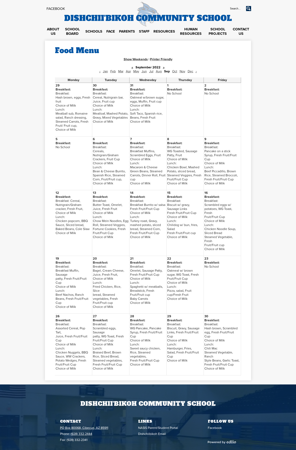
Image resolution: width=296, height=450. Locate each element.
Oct (174, 71)
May (136, 71)
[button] (53, 32)
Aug (159, 71)
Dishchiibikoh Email (152, 434)
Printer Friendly (161, 59)
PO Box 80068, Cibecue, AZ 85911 (84, 428)
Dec (190, 71)
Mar (120, 71)
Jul (151, 71)
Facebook (56, 8)
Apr (128, 71)
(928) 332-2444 (81, 434)
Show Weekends (136, 59)
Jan (105, 71)
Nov (182, 71)
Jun (144, 71)
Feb (113, 71)
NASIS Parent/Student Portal (158, 428)
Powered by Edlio (222, 442)
